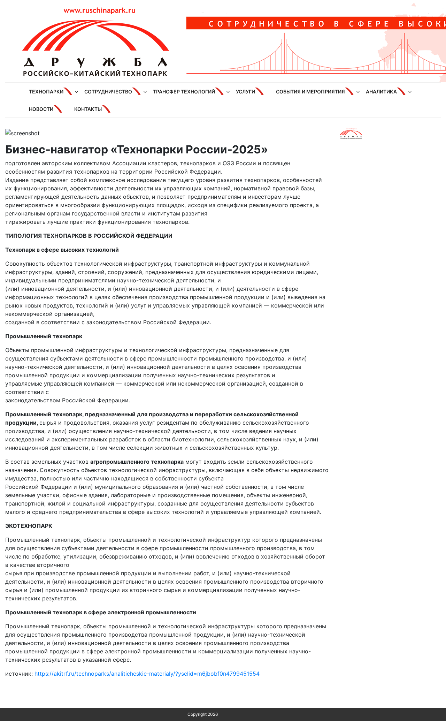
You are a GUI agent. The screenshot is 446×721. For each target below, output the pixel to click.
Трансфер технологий (184, 91)
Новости (41, 109)
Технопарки (46, 91)
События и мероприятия (310, 91)
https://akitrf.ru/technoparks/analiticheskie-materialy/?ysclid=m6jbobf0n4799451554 (147, 673)
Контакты (88, 109)
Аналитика (381, 91)
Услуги (245, 91)
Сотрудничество (108, 91)
